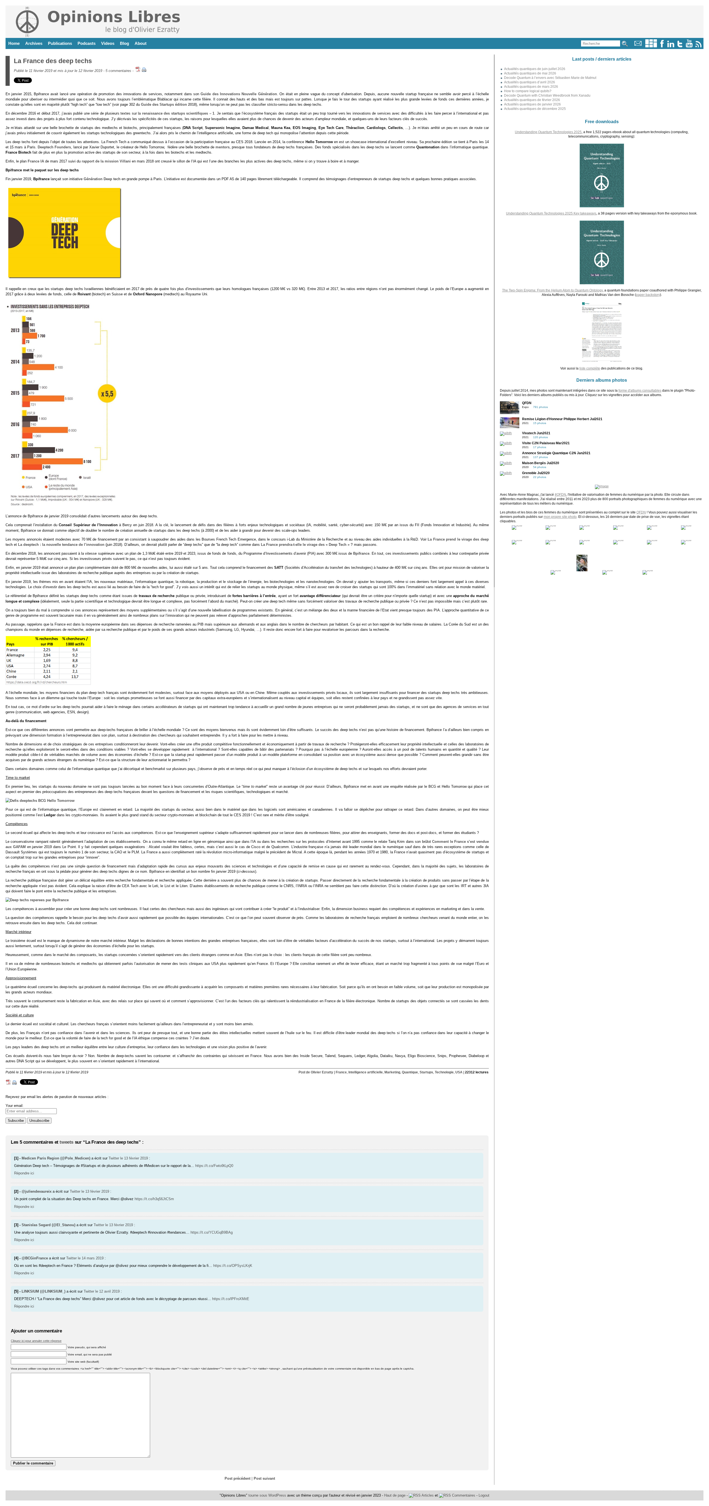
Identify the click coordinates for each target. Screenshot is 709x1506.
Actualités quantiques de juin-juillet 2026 (534, 69)
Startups (426, 1072)
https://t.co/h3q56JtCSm (154, 1199)
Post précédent (237, 1478)
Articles (427, 1495)
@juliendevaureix (37, 1191)
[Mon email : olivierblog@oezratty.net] (638, 46)
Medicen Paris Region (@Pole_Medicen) (56, 1158)
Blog (124, 43)
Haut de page (394, 1495)
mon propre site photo (560, 516)
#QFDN (560, 494)
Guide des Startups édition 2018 (168, 104)
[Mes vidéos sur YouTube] (689, 46)
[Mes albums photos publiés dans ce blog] (651, 46)
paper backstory (648, 294)
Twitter (114, 1158)
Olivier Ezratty (322, 1072)
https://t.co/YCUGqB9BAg (212, 1232)
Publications (60, 43)
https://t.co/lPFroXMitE (230, 1299)
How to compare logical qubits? (527, 91)
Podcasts (87, 43)
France (341, 1072)
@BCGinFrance (35, 1258)
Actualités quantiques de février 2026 (532, 100)
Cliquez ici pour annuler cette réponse (36, 1340)
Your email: (15, 1106)
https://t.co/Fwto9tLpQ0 (214, 1166)
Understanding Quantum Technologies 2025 (548, 132)
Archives (33, 43)
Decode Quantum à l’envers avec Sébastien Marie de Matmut (550, 77)
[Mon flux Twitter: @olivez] (680, 46)
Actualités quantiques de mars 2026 (531, 86)
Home (14, 43)
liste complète (589, 368)
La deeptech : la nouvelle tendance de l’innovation (61, 545)
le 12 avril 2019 (107, 1291)
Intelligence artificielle (365, 1072)
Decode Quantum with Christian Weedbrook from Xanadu (547, 95)
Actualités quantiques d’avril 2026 (529, 82)
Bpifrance (361, 553)
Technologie (444, 1072)
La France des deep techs (53, 60)
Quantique (410, 1072)
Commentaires (463, 1495)
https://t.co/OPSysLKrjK (232, 1266)
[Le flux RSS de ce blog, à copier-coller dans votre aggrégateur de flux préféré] (699, 46)
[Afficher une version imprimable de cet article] (144, 71)
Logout (484, 1495)
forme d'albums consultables (639, 390)
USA (459, 1072)
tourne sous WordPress (267, 1495)
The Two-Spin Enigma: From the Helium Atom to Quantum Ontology (552, 290)
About (141, 43)
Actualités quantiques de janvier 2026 (532, 104)
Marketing (392, 1072)
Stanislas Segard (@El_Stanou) (48, 1225)
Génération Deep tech (102, 179)
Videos (107, 43)
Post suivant (264, 1478)
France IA (36, 161)
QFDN (641, 512)
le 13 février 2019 (134, 1158)
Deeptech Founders (54, 147)
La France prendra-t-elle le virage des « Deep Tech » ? (307, 545)
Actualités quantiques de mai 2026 (530, 73)
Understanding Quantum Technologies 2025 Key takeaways (551, 213)
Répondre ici (24, 1173)
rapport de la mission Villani (106, 161)
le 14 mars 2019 (91, 1258)
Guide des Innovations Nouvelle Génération (239, 94)
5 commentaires (118, 71)
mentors (222, 147)
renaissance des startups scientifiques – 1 (178, 113)
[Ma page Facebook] (662, 46)
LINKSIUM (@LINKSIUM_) (43, 1291)
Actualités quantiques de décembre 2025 (535, 108)
